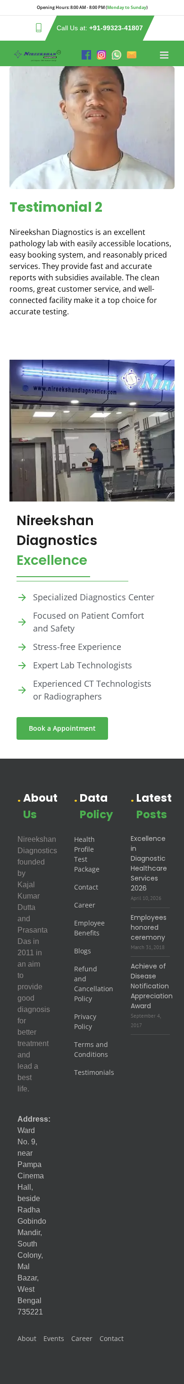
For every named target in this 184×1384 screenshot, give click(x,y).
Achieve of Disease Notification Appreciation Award (152, 986)
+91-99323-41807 (116, 28)
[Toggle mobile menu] (165, 55)
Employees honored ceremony (149, 927)
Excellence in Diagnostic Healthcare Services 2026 (149, 863)
